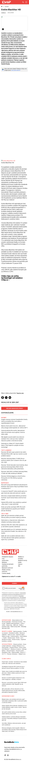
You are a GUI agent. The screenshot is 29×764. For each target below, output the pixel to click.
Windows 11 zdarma (16, 649)
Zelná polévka (23, 636)
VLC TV (4, 654)
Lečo (21, 637)
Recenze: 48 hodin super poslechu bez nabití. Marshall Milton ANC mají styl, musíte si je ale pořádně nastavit (14, 453)
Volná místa (5, 560)
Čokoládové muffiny (14, 633)
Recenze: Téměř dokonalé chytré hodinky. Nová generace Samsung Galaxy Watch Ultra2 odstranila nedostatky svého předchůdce (14, 466)
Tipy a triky (4, 513)
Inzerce (20, 564)
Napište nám (20, 393)
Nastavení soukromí (7, 568)
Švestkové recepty (6, 639)
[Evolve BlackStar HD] (14, 161)
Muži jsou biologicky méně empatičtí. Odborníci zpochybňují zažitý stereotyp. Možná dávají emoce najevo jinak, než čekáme (14, 729)
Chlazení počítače (17, 644)
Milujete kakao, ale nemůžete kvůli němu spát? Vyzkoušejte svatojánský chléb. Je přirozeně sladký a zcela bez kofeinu (14, 701)
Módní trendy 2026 (15, 626)
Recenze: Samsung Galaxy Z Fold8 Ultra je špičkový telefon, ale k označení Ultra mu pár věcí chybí (13, 460)
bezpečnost (5, 483)
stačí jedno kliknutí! (15, 70)
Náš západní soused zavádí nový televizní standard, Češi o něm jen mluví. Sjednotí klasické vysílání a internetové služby (12, 438)
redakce (3, 12)
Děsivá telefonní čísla (17, 620)
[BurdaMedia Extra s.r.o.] (10, 552)
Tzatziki (4, 637)
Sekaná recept (11, 637)
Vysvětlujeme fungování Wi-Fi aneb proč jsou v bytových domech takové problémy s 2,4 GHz (13, 667)
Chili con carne (11, 634)
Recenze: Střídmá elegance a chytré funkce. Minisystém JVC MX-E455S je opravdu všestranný (13, 477)
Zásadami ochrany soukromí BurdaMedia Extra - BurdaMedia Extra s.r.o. (14, 597)
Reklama (4, 562)
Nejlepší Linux (22, 654)
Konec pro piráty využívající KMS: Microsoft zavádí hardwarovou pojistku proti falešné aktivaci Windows (13, 508)
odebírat (14, 583)
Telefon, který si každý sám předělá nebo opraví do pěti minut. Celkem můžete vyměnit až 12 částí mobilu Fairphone (14, 673)
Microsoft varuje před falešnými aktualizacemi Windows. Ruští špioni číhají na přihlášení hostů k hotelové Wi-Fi (14, 486)
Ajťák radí (15, 625)
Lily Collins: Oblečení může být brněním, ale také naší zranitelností (14, 724)
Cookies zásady (6, 573)
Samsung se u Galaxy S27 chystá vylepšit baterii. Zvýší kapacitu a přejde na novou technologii (12, 445)
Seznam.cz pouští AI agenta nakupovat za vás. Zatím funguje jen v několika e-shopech (13, 678)
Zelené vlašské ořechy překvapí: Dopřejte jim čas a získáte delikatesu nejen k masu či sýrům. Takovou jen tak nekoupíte (14, 707)
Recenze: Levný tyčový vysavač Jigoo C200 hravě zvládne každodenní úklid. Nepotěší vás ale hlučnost (14, 684)
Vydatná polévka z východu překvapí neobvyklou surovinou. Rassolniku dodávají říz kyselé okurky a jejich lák (14, 718)
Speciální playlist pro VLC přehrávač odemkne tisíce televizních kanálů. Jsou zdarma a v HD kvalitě (14, 531)
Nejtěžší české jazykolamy (12, 623)
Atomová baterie (11, 650)
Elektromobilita (15, 652)
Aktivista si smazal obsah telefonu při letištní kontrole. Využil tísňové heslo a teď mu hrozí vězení (13, 497)
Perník (17, 637)
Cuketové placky (15, 636)
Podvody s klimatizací (12, 654)
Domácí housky (16, 639)
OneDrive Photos (14, 647)
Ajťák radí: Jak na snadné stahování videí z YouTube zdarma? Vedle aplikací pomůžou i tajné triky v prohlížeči (13, 537)
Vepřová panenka (17, 631)
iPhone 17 (22, 652)
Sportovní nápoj (20, 634)
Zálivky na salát (5, 636)
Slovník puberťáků (6, 621)
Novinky (7, 6)
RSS (19, 566)
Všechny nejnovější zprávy (14, 408)
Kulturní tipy (9, 625)
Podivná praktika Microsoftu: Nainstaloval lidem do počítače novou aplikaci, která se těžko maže (13, 432)
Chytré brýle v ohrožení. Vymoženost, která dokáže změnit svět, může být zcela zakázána (14, 662)
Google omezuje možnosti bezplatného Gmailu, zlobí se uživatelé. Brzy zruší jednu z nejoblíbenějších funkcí (14, 421)
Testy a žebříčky (6, 450)
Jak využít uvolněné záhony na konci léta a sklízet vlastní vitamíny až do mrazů (14, 712)
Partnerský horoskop (17, 621)
